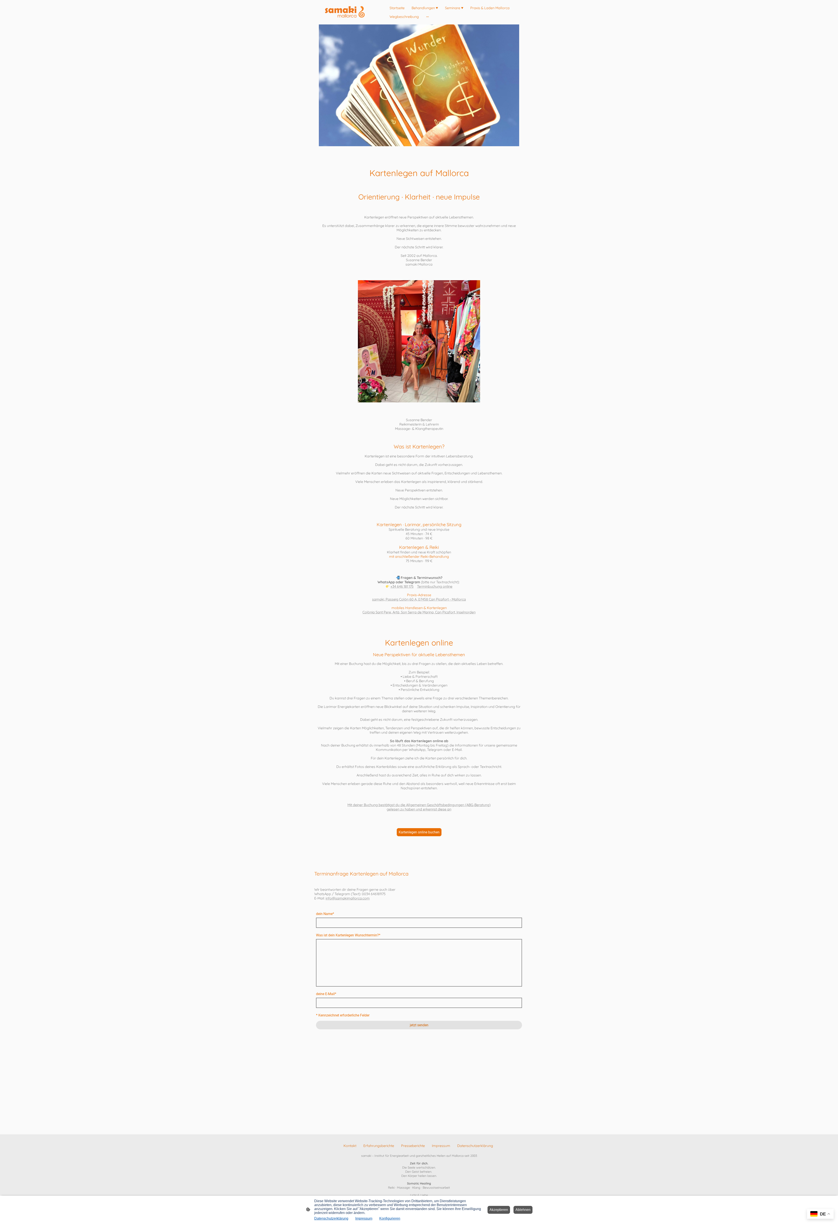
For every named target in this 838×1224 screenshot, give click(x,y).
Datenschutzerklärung (331, 1218)
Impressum (363, 1218)
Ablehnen (523, 1210)
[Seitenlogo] (344, 12)
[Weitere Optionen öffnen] (427, 16)
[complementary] (820, 1214)
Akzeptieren (498, 1210)
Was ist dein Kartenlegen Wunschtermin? (348, 935)
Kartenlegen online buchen (419, 832)
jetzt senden (419, 1025)
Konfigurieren (389, 1218)
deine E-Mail (326, 994)
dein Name (325, 914)
